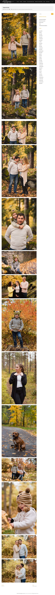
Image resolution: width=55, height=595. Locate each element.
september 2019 (41, 66)
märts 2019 (40, 74)
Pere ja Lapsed (19, 9)
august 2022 (40, 40)
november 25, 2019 (5, 9)
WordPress (30, 593)
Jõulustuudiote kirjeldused (42, 19)
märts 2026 (40, 34)
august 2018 (40, 83)
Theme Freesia (27, 593)
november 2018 (41, 78)
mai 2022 (40, 41)
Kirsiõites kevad (41, 22)
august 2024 (40, 35)
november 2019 (41, 63)
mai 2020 (40, 57)
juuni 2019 (40, 71)
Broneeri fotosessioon (38, 1)
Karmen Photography (19, 593)
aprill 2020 (40, 58)
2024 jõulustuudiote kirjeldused (43, 25)
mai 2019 (40, 72)
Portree (31, 9)
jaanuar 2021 (40, 49)
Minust (21, 1)
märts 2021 (40, 46)
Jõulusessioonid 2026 (30, 1)
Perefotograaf (22, 9)
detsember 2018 (41, 77)
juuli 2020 (40, 54)
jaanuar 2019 (40, 75)
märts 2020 (40, 60)
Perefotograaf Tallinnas (27, 9)
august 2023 (40, 37)
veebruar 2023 (41, 38)
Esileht (18, 1)
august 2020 (40, 52)
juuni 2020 (40, 55)
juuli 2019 (40, 69)
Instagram (47, 1)
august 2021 (40, 43)
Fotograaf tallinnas (14, 9)
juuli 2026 (40, 32)
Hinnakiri (24, 1)
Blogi (44, 1)
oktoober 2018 (41, 80)
